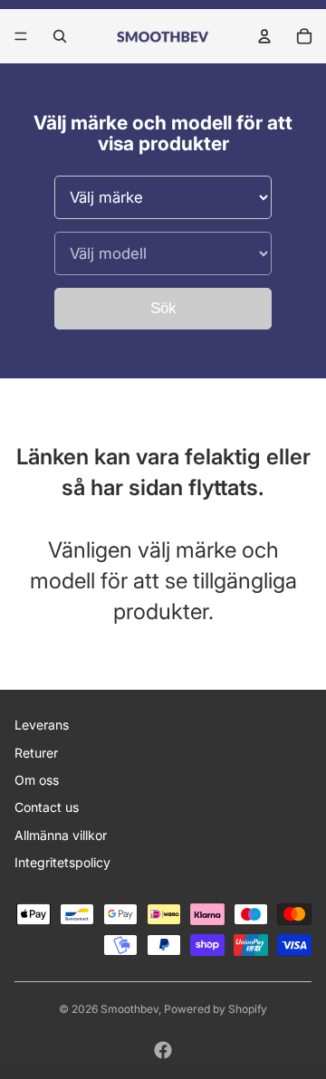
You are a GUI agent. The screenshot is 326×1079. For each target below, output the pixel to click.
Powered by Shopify (215, 1009)
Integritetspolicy (62, 862)
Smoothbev (129, 1009)
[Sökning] (60, 36)
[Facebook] (163, 1050)
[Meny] (21, 36)
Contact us (46, 807)
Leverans (41, 724)
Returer (36, 752)
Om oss (36, 780)
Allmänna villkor (60, 835)
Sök (163, 308)
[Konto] (264, 36)
